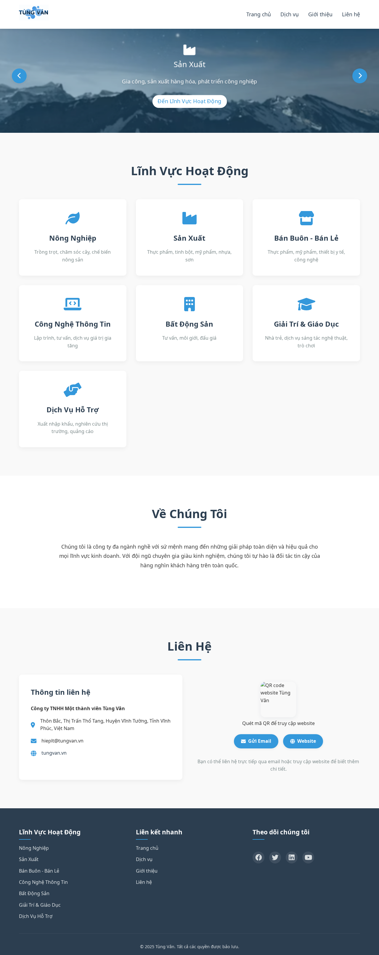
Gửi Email (259, 741)
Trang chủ (258, 14)
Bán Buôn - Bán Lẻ (39, 871)
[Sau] (359, 75)
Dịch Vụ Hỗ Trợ (35, 916)
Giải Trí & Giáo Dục (40, 905)
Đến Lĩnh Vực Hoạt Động (189, 101)
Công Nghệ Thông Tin (43, 882)
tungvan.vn (54, 753)
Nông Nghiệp (34, 848)
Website (306, 741)
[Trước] (19, 75)
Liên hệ (351, 14)
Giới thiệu (320, 14)
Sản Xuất (28, 859)
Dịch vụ (289, 14)
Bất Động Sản (34, 893)
